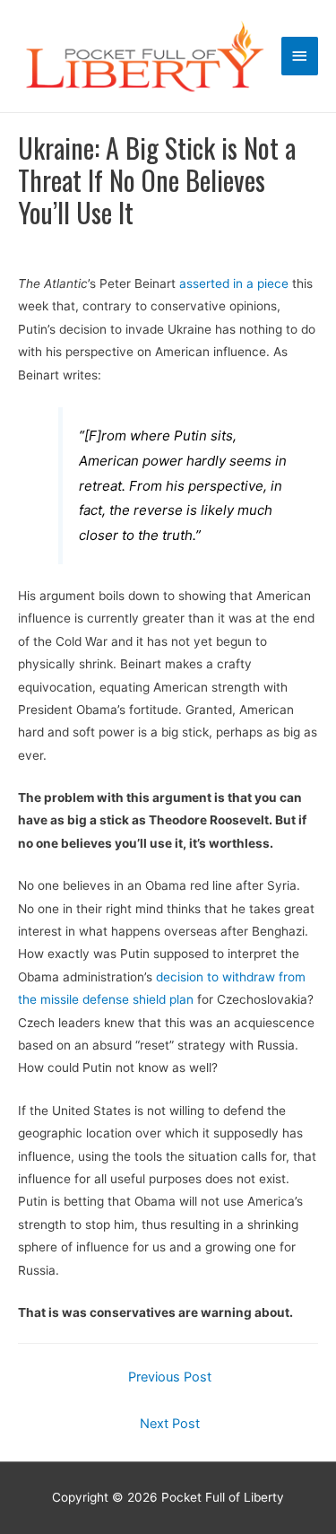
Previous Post (169, 1377)
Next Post (170, 1424)
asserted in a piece (234, 283)
